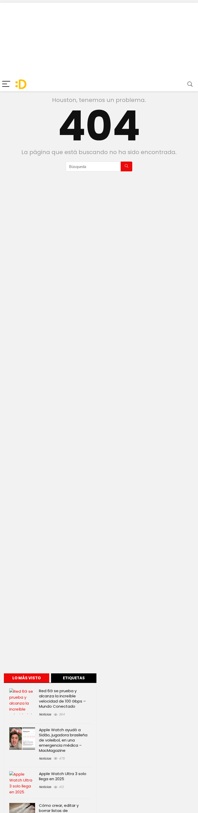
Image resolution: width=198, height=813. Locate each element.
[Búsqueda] (126, 166)
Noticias (45, 714)
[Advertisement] (99, 39)
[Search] (190, 84)
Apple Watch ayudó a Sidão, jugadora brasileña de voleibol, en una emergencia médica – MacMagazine (63, 740)
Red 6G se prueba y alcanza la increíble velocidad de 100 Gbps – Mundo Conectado (62, 698)
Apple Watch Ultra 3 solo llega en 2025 (62, 776)
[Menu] (6, 84)
